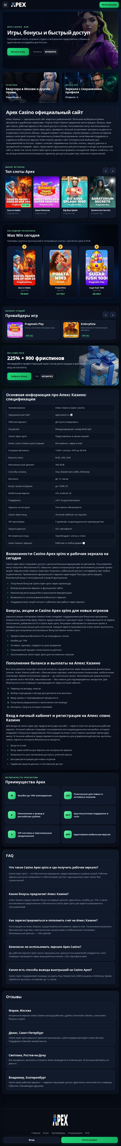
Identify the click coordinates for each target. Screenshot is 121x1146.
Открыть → (71, 97)
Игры (46, 1132)
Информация (75, 1132)
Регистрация (109, 4)
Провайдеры (58, 1132)
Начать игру (18, 51)
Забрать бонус (19, 376)
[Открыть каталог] (5, 5)
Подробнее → (13, 97)
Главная (36, 1132)
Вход (31, 1139)
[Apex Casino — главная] (18, 4)
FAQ (87, 1132)
